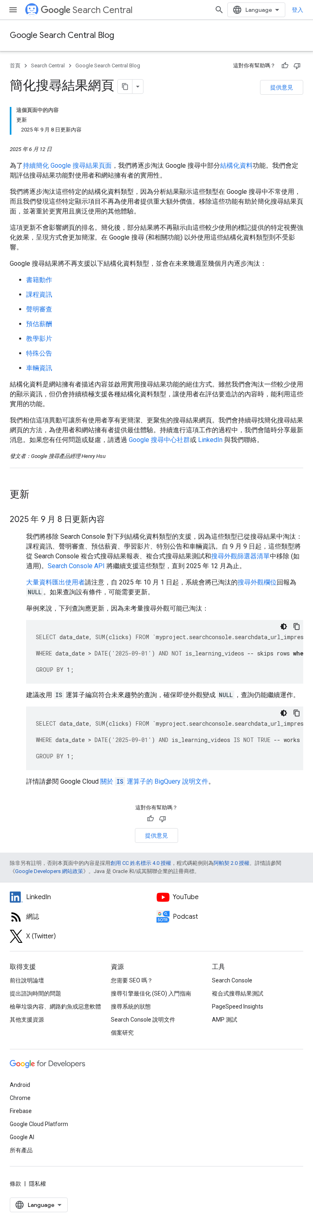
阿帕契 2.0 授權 (231, 863)
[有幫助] (285, 66)
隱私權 (37, 1183)
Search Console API (76, 566)
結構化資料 (236, 165)
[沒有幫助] (297, 66)
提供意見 (281, 87)
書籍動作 (39, 280)
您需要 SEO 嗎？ (132, 980)
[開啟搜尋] (219, 10)
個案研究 (122, 1032)
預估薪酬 (39, 324)
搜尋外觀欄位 (257, 582)
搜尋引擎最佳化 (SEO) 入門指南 (151, 993)
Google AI (22, 1137)
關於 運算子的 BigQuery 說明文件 (154, 781)
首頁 (15, 65)
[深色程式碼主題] (283, 626)
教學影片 (39, 338)
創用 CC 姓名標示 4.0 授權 (140, 863)
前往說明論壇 (27, 980)
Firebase (21, 1111)
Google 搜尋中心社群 (159, 440)
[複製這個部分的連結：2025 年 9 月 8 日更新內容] (113, 520)
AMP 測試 (224, 1019)
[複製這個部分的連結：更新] (37, 495)
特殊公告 (39, 353)
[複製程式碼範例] (296, 626)
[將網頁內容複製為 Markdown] (125, 86)
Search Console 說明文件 (143, 1019)
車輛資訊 (39, 368)
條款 (15, 1183)
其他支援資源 (27, 1019)
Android (20, 1085)
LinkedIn (210, 440)
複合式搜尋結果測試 (237, 993)
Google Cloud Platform (39, 1124)
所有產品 (21, 1150)
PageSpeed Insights (237, 1006)
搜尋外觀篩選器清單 (240, 556)
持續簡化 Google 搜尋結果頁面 (67, 165)
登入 (297, 10)
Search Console (232, 980)
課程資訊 (39, 294)
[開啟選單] (13, 10)
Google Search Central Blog (62, 35)
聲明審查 (39, 309)
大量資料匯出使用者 (55, 582)
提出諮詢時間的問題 (35, 993)
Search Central (102, 10)
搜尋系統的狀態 (131, 1006)
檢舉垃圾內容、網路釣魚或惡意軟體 (55, 1006)
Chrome (20, 1098)
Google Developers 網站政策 (49, 871)
